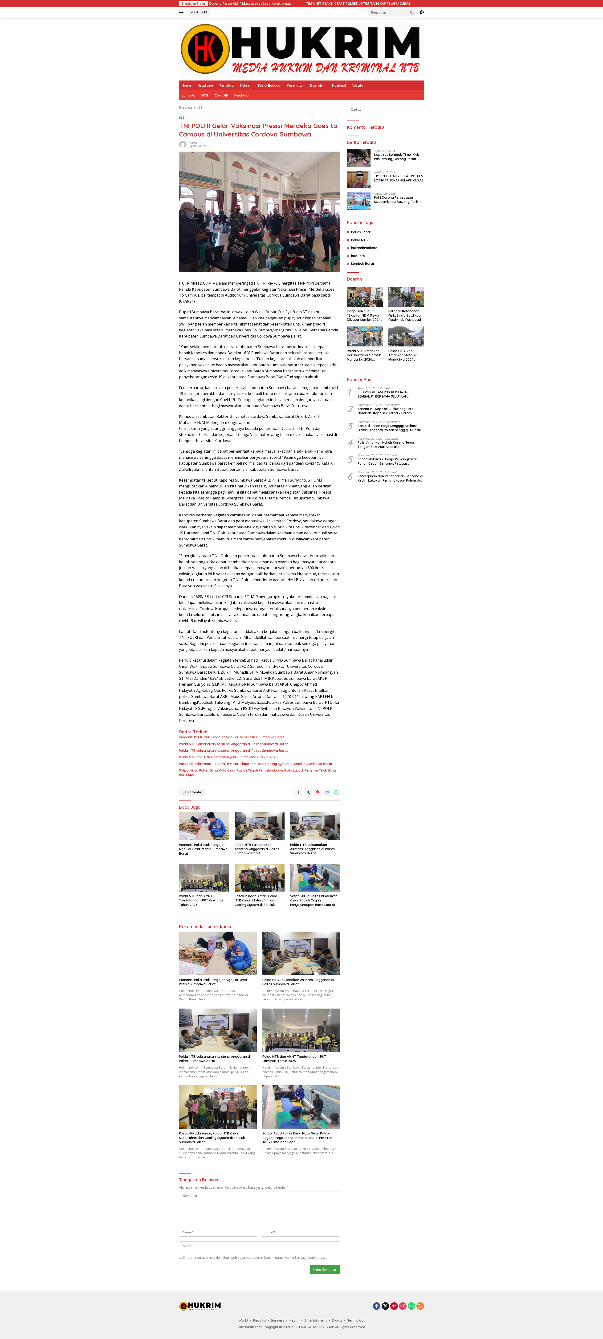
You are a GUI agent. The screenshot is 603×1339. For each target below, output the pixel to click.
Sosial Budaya (269, 85)
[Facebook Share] (298, 792)
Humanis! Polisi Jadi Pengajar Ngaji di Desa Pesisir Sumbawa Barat (231, 737)
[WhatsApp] (411, 1306)
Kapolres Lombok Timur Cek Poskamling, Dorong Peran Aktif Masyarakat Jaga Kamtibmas (396, 157)
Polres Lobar (361, 232)
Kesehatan (295, 85)
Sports (337, 1320)
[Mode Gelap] (421, 12)
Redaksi (259, 1320)
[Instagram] (403, 1306)
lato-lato (358, 256)
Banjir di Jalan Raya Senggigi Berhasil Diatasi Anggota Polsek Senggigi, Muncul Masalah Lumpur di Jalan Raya (389, 428)
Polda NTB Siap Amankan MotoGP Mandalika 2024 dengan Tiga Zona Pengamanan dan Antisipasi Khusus (403, 355)
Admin (193, 143)
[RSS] (420, 1306)
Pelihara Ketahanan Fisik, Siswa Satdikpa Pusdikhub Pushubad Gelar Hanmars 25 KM (405, 315)
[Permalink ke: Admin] (183, 144)
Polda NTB (359, 240)
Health (294, 1320)
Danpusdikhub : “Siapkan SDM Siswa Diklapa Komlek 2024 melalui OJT (363, 315)
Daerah (316, 85)
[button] (412, 12)
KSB (182, 117)
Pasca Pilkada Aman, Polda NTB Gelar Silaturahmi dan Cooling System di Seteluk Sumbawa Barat (255, 764)
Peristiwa (227, 85)
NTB (204, 95)
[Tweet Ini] (308, 792)
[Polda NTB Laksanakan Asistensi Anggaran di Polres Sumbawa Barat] (260, 826)
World (243, 1320)
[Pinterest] (394, 1306)
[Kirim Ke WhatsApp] (336, 792)
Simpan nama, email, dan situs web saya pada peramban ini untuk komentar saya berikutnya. (254, 1257)
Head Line (205, 85)
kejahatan (242, 95)
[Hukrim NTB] (301, 49)
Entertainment (316, 1320)
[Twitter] (385, 1306)
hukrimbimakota (364, 248)
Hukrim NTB (199, 12)
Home (186, 85)
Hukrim (245, 85)
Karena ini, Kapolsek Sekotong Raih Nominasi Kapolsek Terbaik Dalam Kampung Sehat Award (385, 411)
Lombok (188, 95)
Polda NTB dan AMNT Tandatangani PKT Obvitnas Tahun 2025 (228, 757)
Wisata (357, 85)
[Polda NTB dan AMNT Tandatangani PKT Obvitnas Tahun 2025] (204, 878)
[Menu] (182, 12)
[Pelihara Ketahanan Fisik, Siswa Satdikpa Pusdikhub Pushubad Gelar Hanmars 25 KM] (406, 297)
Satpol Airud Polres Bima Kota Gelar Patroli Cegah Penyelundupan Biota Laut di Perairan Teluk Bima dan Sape (257, 772)
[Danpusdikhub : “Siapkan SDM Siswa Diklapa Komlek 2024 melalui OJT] (365, 297)
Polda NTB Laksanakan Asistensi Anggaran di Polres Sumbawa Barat (233, 744)
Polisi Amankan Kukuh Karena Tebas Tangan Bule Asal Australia (386, 444)
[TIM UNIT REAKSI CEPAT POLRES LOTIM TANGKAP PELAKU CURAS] (359, 179)
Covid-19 (221, 95)
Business (277, 1320)
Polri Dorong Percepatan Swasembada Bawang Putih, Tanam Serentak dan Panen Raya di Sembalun (396, 199)
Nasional (339, 85)
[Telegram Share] (326, 792)
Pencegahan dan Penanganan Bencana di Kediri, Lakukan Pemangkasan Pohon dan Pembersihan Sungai (390, 478)
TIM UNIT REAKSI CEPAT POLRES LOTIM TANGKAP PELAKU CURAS (278, 3)
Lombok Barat (362, 263)
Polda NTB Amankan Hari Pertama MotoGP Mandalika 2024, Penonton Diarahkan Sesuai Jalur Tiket (364, 355)
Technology (356, 1320)
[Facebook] (376, 1306)
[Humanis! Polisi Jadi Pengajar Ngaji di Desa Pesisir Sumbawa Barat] (204, 826)
